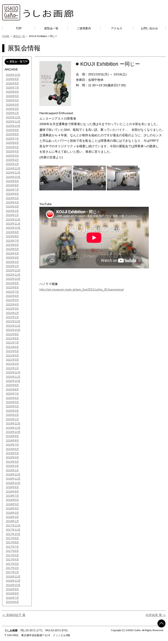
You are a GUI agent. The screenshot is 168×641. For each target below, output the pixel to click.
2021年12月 (13, 321)
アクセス (116, 28)
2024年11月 (13, 172)
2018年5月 (12, 504)
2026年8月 (12, 83)
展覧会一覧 (51, 28)
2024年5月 (12, 198)
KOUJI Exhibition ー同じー (110, 64)
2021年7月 (12, 342)
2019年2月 (12, 465)
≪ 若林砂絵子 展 (13, 615)
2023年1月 (12, 266)
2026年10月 (13, 74)
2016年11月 (13, 580)
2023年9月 (12, 232)
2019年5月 (12, 453)
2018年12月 (13, 474)
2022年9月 (12, 283)
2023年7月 (12, 240)
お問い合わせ (149, 28)
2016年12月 (13, 576)
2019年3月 (12, 461)
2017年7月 (12, 546)
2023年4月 (12, 253)
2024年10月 (13, 177)
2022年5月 (12, 300)
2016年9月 (12, 589)
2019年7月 (12, 444)
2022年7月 (12, 291)
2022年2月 (12, 313)
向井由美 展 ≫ (156, 615)
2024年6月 (12, 193)
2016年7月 (12, 597)
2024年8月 (12, 185)
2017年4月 (12, 559)
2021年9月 (12, 334)
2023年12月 (13, 219)
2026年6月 (12, 91)
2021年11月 (13, 325)
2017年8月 (12, 542)
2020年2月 (12, 414)
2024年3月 (12, 206)
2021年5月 (12, 351)
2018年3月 (12, 512)
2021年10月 (13, 329)
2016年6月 (12, 602)
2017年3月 (12, 563)
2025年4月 (12, 151)
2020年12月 (13, 372)
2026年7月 (12, 87)
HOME (5, 36)
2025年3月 (12, 155)
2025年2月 (12, 159)
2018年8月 (12, 491)
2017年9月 (12, 538)
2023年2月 (12, 262)
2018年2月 (12, 517)
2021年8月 (12, 338)
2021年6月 (12, 347)
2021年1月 (12, 368)
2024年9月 (12, 181)
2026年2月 (12, 108)
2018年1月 (12, 521)
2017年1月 (12, 572)
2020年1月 (12, 419)
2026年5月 (12, 96)
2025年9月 (12, 130)
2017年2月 (12, 568)
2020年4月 (12, 406)
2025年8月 (12, 134)
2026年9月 (12, 79)
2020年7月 (12, 393)
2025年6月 (12, 142)
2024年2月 (12, 210)
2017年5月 (12, 555)
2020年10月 (13, 380)
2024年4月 (12, 202)
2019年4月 (12, 457)
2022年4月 (12, 304)
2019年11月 (13, 427)
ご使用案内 (84, 28)
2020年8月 (12, 389)
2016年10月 (13, 585)
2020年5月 (12, 402)
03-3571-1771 (34, 630)
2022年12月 (13, 270)
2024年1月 (12, 215)
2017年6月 (12, 550)
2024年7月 (12, 189)
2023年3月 (12, 257)
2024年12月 (13, 168)
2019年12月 (13, 423)
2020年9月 (12, 385)
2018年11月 (13, 478)
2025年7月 (12, 138)
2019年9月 (12, 436)
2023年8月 (12, 236)
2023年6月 (12, 244)
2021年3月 (12, 359)
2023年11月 (13, 223)
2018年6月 (12, 499)
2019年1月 (12, 470)
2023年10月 (13, 227)
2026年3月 (12, 104)
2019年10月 (13, 432)
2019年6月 (12, 449)
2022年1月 (12, 317)
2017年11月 (13, 529)
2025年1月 (12, 164)
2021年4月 (12, 355)
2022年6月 (12, 295)
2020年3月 (12, 410)
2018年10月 (13, 483)
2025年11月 (13, 121)
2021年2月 (12, 363)
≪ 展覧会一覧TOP (17, 61)
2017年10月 (13, 534)
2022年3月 (12, 308)
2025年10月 (13, 125)
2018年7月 (12, 495)
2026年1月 (12, 113)
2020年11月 (13, 376)
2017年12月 (13, 525)
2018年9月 (12, 487)
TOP (19, 28)
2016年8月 (12, 593)
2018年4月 (12, 508)
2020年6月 (12, 398)
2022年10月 (13, 278)
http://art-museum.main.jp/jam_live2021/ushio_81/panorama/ (81, 289)
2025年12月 (13, 117)
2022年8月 (12, 287)
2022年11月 (13, 274)
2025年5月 (12, 147)
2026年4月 (12, 100)
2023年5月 (12, 249)
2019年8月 (12, 440)
